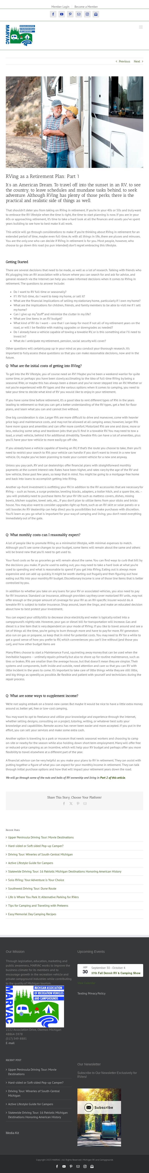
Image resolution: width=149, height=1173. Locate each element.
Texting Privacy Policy (91, 993)
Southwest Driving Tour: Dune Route (32, 888)
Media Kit (12, 1133)
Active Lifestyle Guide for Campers (30, 863)
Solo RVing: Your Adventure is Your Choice (36, 880)
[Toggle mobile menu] (141, 27)
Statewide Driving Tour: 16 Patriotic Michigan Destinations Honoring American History (64, 871)
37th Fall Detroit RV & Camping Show (115, 973)
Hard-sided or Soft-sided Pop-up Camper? (35, 846)
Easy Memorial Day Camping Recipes (32, 914)
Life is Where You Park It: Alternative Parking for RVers (43, 897)
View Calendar (86, 983)
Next (137, 61)
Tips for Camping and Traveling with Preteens (38, 905)
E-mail (10, 1043)
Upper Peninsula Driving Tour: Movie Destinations (41, 837)
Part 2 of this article (112, 777)
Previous (124, 61)
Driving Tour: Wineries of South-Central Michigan (40, 854)
